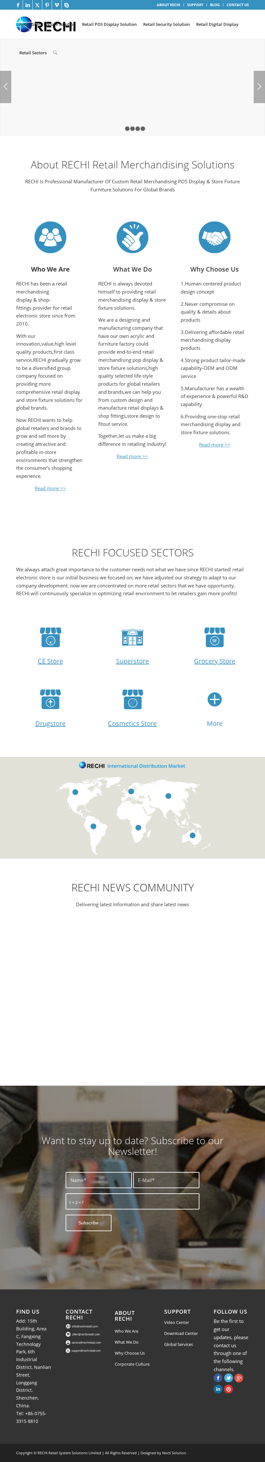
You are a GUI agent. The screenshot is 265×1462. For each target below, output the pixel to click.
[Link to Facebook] (18, 5)
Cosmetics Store (132, 723)
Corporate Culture (132, 1364)
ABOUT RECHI (168, 4)
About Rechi (125, 1315)
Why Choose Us (214, 269)
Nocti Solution (174, 1452)
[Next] (259, 87)
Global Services (178, 1344)
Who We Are (126, 1331)
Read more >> (50, 488)
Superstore (132, 661)
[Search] (55, 52)
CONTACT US (238, 4)
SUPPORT (195, 4)
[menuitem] (169, 4)
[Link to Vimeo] (56, 5)
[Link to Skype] (66, 5)
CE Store (50, 661)
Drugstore (50, 723)
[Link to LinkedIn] (27, 5)
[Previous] (5, 87)
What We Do (132, 269)
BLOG (215, 4)
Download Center (181, 1333)
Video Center (176, 1322)
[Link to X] (37, 5)
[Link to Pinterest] (47, 5)
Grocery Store (214, 661)
